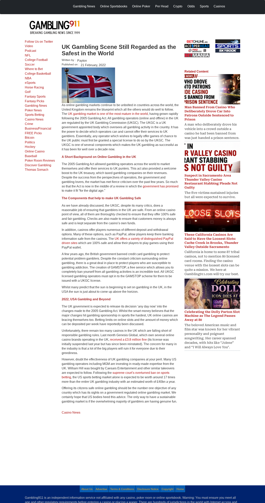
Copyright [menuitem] (167, 489)
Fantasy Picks (34, 101)
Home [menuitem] (180, 489)
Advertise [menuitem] (101, 489)
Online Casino (35, 151)
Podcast (30, 50)
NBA (28, 78)
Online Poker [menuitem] (141, 6)
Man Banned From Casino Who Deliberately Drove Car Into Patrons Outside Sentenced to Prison (209, 113)
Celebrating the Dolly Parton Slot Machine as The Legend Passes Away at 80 (212, 316)
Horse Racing (34, 87)
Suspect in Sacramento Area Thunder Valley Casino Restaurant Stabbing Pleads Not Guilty (210, 181)
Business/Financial (38, 128)
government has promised (160, 186)
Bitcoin (29, 137)
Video (29, 46)
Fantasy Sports (35, 96)
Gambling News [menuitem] (84, 6)
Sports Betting (34, 114)
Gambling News (36, 105)
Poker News (33, 110)
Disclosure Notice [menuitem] (147, 489)
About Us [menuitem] (87, 489)
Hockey (30, 146)
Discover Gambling (38, 165)
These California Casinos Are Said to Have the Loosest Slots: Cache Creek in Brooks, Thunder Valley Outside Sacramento (211, 240)
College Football (36, 59)
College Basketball (38, 73)
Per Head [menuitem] (161, 6)
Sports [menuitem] (204, 6)
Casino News (34, 119)
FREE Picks (33, 133)
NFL (28, 55)
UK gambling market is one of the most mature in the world (108, 113)
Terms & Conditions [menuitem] (122, 489)
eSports (30, 82)
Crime (29, 124)
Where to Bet (34, 69)
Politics (30, 142)
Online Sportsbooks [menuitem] (113, 6)
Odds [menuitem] (191, 6)
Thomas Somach (36, 169)
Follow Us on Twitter (39, 41)
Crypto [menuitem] (177, 6)
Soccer (30, 64)
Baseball (31, 156)
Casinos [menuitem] (219, 6)
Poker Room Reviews (40, 160)
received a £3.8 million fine (128, 339)
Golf (27, 92)
